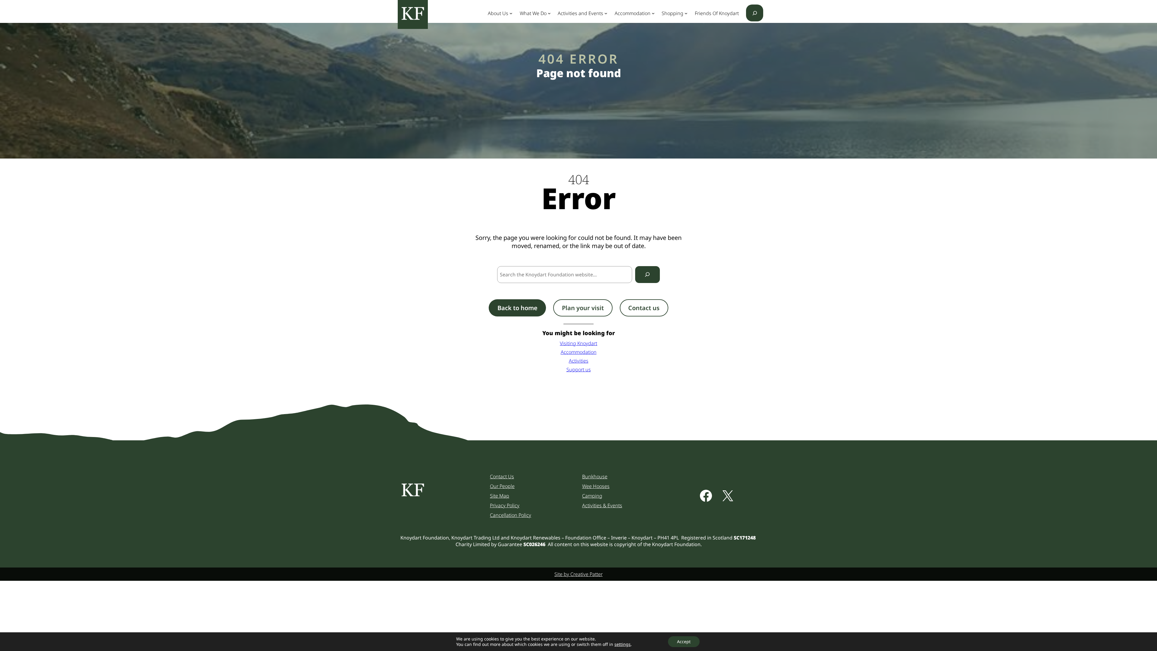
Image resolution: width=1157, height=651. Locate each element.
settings (622, 644)
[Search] (647, 274)
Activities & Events (602, 505)
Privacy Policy (504, 505)
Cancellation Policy (510, 515)
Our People (502, 486)
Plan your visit (583, 308)
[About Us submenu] (511, 13)
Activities (578, 360)
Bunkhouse (594, 476)
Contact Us (502, 476)
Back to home (517, 308)
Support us (578, 369)
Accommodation (579, 352)
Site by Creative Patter (578, 574)
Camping (592, 495)
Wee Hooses (596, 486)
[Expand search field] (754, 13)
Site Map (499, 495)
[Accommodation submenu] (653, 13)
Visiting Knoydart (578, 343)
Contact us (644, 308)
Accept (684, 641)
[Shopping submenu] (686, 13)
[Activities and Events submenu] (605, 13)
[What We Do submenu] (549, 13)
